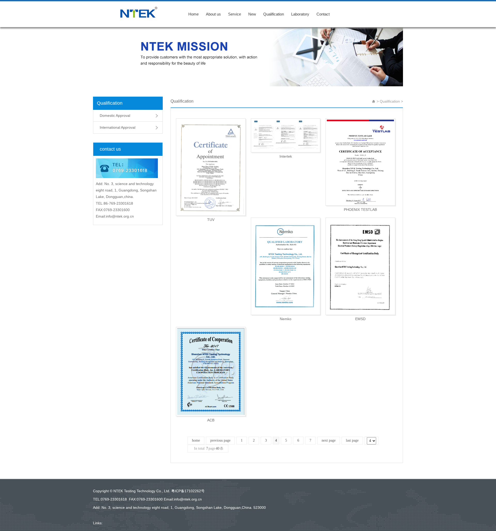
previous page (220, 440)
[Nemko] (286, 266)
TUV (210, 220)
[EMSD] (360, 266)
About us (213, 14)
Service (234, 14)
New (252, 14)
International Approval (117, 127)
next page (329, 440)
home (196, 440)
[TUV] (211, 167)
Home (193, 14)
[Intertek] (286, 135)
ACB (210, 420)
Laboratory (300, 14)
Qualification (273, 14)
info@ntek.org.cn (188, 499)
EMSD (360, 319)
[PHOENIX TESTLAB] (360, 162)
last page (352, 440)
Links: (98, 523)
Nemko (285, 319)
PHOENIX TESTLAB (360, 209)
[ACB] (211, 371)
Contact (323, 14)
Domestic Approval (115, 115)
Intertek (286, 156)
